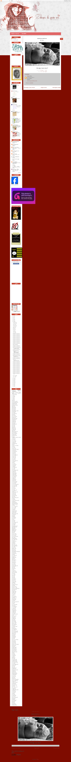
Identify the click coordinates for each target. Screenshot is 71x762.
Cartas (13, 439)
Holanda (13, 552)
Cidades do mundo (14, 445)
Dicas (12, 487)
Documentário (14, 490)
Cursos (13, 468)
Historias (13, 550)
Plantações (13, 633)
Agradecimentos (14, 405)
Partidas (13, 617)
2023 (13, 316)
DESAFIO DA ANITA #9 (16, 367)
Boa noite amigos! (15, 142)
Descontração (13, 475)
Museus (13, 594)
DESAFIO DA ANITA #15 (16, 358)
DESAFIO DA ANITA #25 (16, 340)
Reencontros (13, 650)
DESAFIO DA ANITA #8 (16, 368)
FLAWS (18, 85)
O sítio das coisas (15, 153)
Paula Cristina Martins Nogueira (15, 176)
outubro (14, 324)
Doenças (13, 490)
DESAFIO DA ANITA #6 (16, 370)
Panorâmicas (13, 615)
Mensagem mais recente (29, 87)
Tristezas (13, 691)
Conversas (13, 457)
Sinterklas (13, 668)
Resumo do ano (14, 651)
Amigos (13, 409)
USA (12, 693)
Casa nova (13, 440)
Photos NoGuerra (15, 84)
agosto (14, 327)
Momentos (13, 586)
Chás (12, 444)
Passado (13, 620)
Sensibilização (14, 660)
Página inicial (15, 33)
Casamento (13, 441)
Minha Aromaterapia (15, 118)
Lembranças (13, 571)
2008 (13, 383)
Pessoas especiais (14, 631)
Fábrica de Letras (14, 513)
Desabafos (13, 473)
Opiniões (13, 609)
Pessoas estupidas (14, 632)
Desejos (13, 476)
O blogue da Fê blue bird (16, 156)
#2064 (17, 91)
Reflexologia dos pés (15, 131)
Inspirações (13, 561)
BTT (12, 436)
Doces (13, 489)
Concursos (13, 455)
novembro (14, 323)
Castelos (13, 442)
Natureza (13, 598)
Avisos (13, 423)
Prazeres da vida (14, 639)
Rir (12, 653)
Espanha (13, 501)
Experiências (13, 510)
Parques (13, 616)
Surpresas (13, 676)
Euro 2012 (13, 507)
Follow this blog (16, 263)
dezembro (14, 322)
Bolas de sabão (14, 433)
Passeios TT (13, 622)
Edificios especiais (14, 491)
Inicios (13, 561)
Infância (13, 559)
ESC (12, 498)
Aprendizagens (14, 418)
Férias (13, 524)
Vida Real (13, 700)
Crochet (13, 466)
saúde (12, 656)
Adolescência (13, 404)
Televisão (13, 684)
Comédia (13, 450)
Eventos (13, 509)
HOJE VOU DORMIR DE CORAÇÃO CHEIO (16, 348)
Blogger (38, 759)
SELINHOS (24, 33)
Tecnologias (13, 683)
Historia (13, 549)
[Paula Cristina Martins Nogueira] (14, 183)
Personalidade (14, 629)
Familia (13, 517)
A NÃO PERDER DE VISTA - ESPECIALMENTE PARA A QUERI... (16, 351)
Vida (12, 699)
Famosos (13, 518)
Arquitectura (13, 419)
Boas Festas (13, 432)
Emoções (13, 492)
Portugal (13, 636)
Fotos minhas (13, 539)
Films (13, 532)
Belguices (13, 428)
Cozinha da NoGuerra (15, 125)
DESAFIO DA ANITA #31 (16, 333)
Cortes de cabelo (14, 460)
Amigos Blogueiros (14, 410)
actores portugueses (14, 402)
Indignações (13, 557)
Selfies (13, 657)
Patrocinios (13, 623)
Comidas (13, 452)
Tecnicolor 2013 (14, 682)
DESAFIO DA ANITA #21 (16, 345)
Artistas (13, 420)
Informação (13, 560)
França (13, 540)
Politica (13, 635)
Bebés (41, 71)
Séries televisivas (14, 662)
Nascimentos (13, 597)
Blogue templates (14, 431)
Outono (13, 613)
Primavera (13, 643)
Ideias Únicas (13, 555)
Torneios (13, 687)
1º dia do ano (13, 394)
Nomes (13, 602)
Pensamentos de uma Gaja (16, 159)
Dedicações (13, 473)
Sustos (13, 677)
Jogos (13, 567)
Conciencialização (14, 455)
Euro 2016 (13, 508)
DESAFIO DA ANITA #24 (16, 341)
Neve (12, 600)
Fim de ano (13, 533)
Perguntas (13, 628)
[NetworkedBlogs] (16, 262)
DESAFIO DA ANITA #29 (16, 335)
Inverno (13, 563)
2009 (13, 382)
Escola (13, 499)
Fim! (13, 159)
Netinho (13, 599)
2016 (13, 319)
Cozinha (13, 461)
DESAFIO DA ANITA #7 (16, 369)
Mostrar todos (19, 172)
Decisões (13, 472)
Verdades (13, 695)
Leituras (13, 570)
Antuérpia (13, 417)
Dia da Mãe (13, 482)
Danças (13, 469)
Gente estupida (14, 545)
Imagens (13, 556)
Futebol (13, 543)
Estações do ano (14, 504)
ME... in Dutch (15, 97)
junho (13, 329)
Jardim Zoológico (14, 565)
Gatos (13, 544)
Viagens (13, 698)
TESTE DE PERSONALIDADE (16, 360)
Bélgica (13, 427)
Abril (13, 400)
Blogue (13, 430)
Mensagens (13, 581)
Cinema (13, 447)
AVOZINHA (14, 424)
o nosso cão (13, 607)
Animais (13, 415)
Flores (13, 537)
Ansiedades (14, 165)
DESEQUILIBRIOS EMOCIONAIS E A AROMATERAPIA (19, 121)
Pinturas (13, 632)
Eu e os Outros (14, 506)
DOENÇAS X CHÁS (19, 112)
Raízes (13, 646)
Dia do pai (13, 483)
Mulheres (13, 592)
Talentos (13, 678)
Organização (13, 610)
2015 (13, 320)
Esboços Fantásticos (14, 497)
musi (12, 595)
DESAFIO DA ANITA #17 (16, 354)
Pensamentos (13, 626)
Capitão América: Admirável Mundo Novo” (17, 148)
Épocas (13, 496)
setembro (14, 325)
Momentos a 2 (14, 587)
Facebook (13, 514)
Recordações (13, 649)
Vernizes (13, 696)
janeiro (14, 376)
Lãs (12, 569)
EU (12, 505)
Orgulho (13, 611)
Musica (13, 596)
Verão (13, 694)
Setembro (13, 665)
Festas (13, 525)
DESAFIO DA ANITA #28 (16, 336)
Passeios (13, 621)
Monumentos (13, 589)
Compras (13, 453)
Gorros (13, 546)
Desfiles (13, 478)
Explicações (13, 511)
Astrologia (13, 421)
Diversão (13, 488)
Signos (13, 667)
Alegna (28, 76)
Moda (13, 585)
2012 (13, 379)
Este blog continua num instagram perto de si (17, 170)
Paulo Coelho (14, 624)
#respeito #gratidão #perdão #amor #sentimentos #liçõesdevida (16, 393)
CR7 (12, 462)
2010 (13, 381)
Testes (13, 685)
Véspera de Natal (14, 697)
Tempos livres (14, 685)
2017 (13, 317)
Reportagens (13, 650)
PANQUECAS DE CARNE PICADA (19, 126)
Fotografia (46, 71)
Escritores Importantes (15, 500)
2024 (13, 315)
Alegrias (13, 407)
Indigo (13, 558)
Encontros (13, 493)
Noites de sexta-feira (14, 601)
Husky (13, 554)
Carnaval (13, 438)
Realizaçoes (13, 648)
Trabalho (13, 688)
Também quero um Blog (16, 169)
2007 (13, 384)
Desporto (13, 480)
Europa (13, 508)
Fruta (13, 542)
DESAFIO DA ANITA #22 (16, 343)
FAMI (13, 516)
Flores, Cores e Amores (16, 147)
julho (13, 328)
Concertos (13, 454)
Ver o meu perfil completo (14, 39)
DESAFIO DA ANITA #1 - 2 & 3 (17, 374)
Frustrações (13, 541)
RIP (12, 652)
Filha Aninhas (14, 526)
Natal (13, 597)
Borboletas (13, 434)
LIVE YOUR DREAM (16, 141)
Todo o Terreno (14, 686)
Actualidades (13, 403)
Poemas (13, 634)
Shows (13, 666)
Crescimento (13, 464)
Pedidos (13, 625)
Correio (13, 458)
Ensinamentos (14, 495)
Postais (13, 637)
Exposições (13, 512)
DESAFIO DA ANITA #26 (16, 339)
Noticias (13, 605)
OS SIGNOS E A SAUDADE (19, 106)
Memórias (13, 580)
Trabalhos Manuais (14, 689)
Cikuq (13, 446)
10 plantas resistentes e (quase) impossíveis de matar (17, 166)
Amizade (13, 411)
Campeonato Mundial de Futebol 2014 (16, 437)
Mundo (13, 593)
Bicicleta (13, 429)
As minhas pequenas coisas (16, 150)
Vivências (13, 703)
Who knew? (14, 145)
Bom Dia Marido (15, 91)
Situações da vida (14, 669)
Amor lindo (13, 413)
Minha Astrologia (15, 104)
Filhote (13, 530)
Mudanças (13, 591)
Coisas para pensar (14, 449)
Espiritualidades (14, 503)
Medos (13, 579)
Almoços (13, 408)
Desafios (43, 71)
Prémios (13, 640)
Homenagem (13, 553)
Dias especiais (14, 485)
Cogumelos (13, 448)
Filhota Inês (13, 529)
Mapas (13, 577)
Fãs (12, 519)
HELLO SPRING (15, 344)
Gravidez (13, 547)
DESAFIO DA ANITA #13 (16, 362)
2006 (13, 386)
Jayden (13, 566)
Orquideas (13, 612)
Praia (12, 638)
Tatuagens (13, 681)
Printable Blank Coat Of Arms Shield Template (17, 163)
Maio (13, 576)
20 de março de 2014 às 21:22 (32, 80)
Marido (13, 579)
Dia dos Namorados (14, 484)
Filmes (13, 531)
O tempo (13, 608)
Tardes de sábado (14, 680)
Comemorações (14, 451)
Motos (13, 590)
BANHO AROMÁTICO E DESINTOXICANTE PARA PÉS (19, 134)
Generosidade (14, 544)
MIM (13, 582)
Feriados (13, 523)
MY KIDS (18, 98)
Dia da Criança (14, 481)
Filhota (13, 528)
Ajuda (13, 406)
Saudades (13, 655)
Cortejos (13, 459)
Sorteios (13, 675)
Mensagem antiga (56, 87)
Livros (13, 574)
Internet (13, 562)
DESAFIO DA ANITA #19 (16, 349)
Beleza (13, 425)
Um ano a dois (14, 151)
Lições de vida (14, 572)
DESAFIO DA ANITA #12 (16, 363)
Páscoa (13, 619)
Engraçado (13, 494)
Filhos (13, 527)
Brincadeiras (13, 435)
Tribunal (13, 690)
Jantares (13, 564)
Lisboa (13, 573)
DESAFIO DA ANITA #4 (16, 372)
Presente (13, 642)
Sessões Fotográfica (14, 664)
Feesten (13, 520)
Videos (13, 701)
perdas (13, 627)
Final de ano (13, 534)
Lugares (13, 575)
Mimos (13, 583)
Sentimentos (13, 661)
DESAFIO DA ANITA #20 (16, 346)
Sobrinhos (13, 671)
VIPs (12, 702)
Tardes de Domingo (14, 679)
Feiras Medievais (14, 522)
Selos (13, 658)
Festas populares (14, 526)
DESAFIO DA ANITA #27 (16, 338)
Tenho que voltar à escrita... (16, 154)
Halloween (13, 548)
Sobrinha (13, 670)
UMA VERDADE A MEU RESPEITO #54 (16, 356)
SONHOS (13, 674)
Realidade (13, 647)
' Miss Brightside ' (15, 161)
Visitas (13, 703)
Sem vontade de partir (15, 144)
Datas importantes (14, 470)
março (14, 332)
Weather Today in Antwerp (35, 711)
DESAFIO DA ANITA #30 (16, 334)
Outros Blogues (14, 614)
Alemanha (13, 407)
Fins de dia (13, 535)
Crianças (13, 465)
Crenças (13, 463)
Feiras (13, 521)
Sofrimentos (13, 672)
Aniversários (13, 416)
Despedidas (13, 479)
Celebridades (13, 443)
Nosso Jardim (14, 604)
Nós (12, 603)
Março (13, 578)
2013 (13, 378)
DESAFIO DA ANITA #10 (16, 365)
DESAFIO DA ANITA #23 (16, 342)
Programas (13, 645)
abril (13, 331)
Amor (13, 412)
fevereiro (14, 375)
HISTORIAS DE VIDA (15, 551)
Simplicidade (13, 668)
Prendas (13, 641)
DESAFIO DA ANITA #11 (16, 364)
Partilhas (13, 618)
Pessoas (13, 630)
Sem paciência (14, 659)
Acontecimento (14, 401)
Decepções (13, 471)
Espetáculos (13, 502)
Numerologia (13, 606)
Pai (12, 615)
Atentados (13, 422)
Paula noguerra (14, 38)
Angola (13, 414)
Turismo (13, 692)
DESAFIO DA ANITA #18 (16, 353)
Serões (13, 663)
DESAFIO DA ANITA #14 (16, 361)
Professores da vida (14, 644)
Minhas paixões (14, 584)
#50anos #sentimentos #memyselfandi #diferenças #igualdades (16, 391)
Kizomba (13, 568)
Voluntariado (13, 704)
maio (13, 330)
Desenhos (13, 477)
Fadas (13, 515)
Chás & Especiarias (15, 111)
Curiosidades (13, 467)
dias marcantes (14, 486)
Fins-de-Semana (14, 536)
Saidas (13, 654)
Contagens (13, 456)
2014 (13, 321)
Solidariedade (14, 673)
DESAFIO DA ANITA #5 (16, 371)
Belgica (13, 426)
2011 (13, 380)
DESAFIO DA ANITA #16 (16, 357)
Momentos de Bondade (15, 588)
